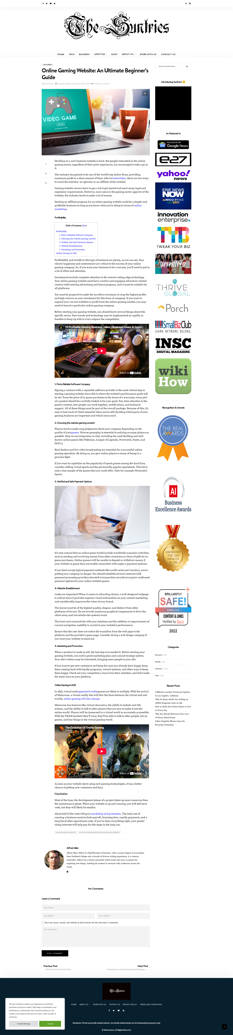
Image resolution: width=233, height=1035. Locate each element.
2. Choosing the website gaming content (77, 238)
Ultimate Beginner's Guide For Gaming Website (99, 832)
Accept (50, 1024)
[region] (35, 1014)
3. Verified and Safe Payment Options (76, 242)
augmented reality (87, 691)
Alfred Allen (72, 848)
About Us (127, 54)
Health (158, 662)
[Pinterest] (55, 4)
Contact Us (168, 54)
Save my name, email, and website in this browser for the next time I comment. (82, 922)
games (75, 432)
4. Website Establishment (70, 246)
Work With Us (148, 54)
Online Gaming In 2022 (66, 253)
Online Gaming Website (66, 832)
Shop (114, 54)
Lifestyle (99, 54)
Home (60, 54)
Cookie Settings (23, 1024)
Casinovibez (119, 178)
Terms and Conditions (151, 1004)
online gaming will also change (82, 698)
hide (84, 226)
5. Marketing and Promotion (72, 249)
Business (84, 54)
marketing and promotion (106, 813)
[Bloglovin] (51, 4)
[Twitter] (47, 4)
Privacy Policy (130, 1004)
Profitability (61, 231)
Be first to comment (101, 84)
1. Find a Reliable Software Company (76, 235)
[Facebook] (43, 4)
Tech (72, 54)
